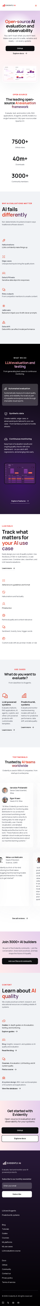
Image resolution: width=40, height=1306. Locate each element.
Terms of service (8, 1282)
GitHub (20, 48)
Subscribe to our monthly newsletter (16, 1179)
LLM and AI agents (9, 1211)
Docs (4, 1260)
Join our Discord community (20, 961)
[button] (36, 5)
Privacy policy (7, 1278)
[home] (9, 5)
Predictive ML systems (11, 1215)
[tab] (20, 395)
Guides (5, 1233)
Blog (4, 1225)
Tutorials (5, 1229)
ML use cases (7, 1246)
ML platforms (7, 1242)
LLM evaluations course (11, 1251)
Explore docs (20, 1138)
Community (6, 1269)
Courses (5, 1238)
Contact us (6, 1273)
